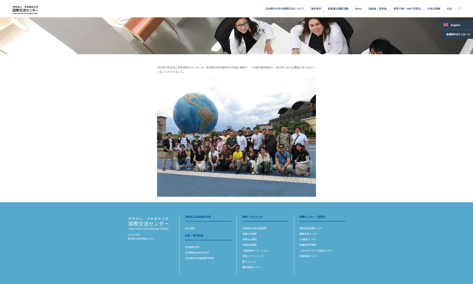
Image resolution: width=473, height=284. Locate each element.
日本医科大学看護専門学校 (199, 258)
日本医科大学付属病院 (254, 228)
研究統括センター (309, 256)
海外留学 (316, 8)
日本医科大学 (192, 247)
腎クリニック (249, 261)
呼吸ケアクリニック (253, 256)
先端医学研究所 (308, 245)
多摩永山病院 (249, 239)
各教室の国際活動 (338, 8)
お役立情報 (433, 8)
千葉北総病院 (249, 245)
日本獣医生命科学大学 (197, 252)
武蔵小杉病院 (249, 233)
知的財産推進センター (312, 228)
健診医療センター (251, 267)
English (455, 25)
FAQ (449, 8)
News (358, 8)
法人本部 (190, 228)
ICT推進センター (308, 239)
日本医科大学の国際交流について (284, 8)
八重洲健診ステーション (255, 250)
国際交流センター (309, 233)
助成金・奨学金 (378, 8)
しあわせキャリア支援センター (316, 250)
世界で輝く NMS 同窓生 (407, 8)
